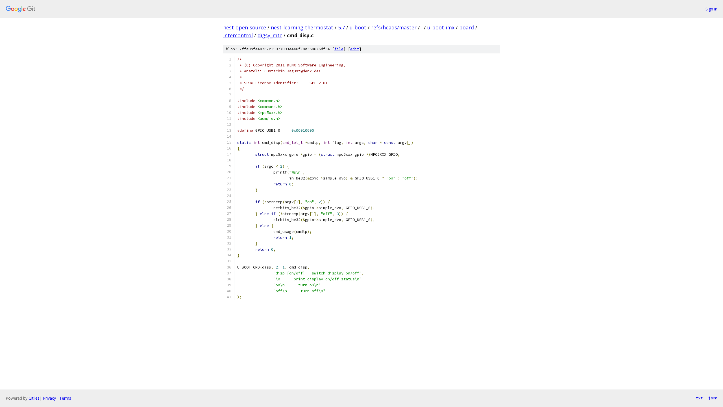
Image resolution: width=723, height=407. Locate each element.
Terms (65, 398)
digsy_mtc (270, 35)
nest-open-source (244, 27)
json (712, 397)
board (466, 27)
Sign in (711, 9)
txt (699, 397)
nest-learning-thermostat (302, 27)
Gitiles (34, 398)
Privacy (49, 398)
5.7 (341, 27)
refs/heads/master (394, 27)
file (338, 49)
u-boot (358, 27)
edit (354, 49)
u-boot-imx (440, 27)
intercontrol (238, 35)
